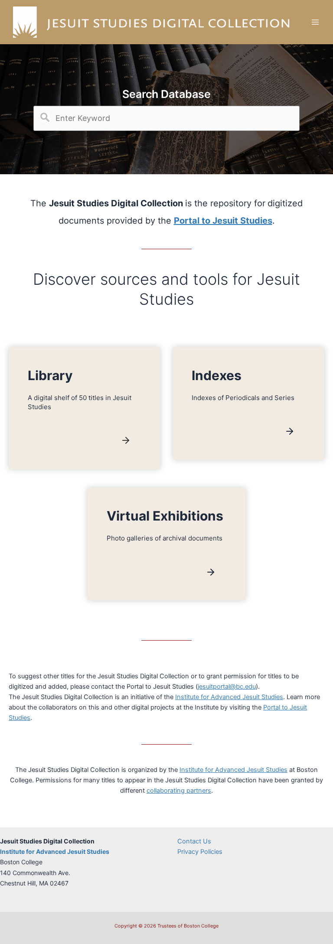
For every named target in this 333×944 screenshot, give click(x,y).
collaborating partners (179, 790)
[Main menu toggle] (315, 22)
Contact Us (194, 841)
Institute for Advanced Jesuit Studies (229, 697)
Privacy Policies (199, 852)
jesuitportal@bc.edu (227, 686)
